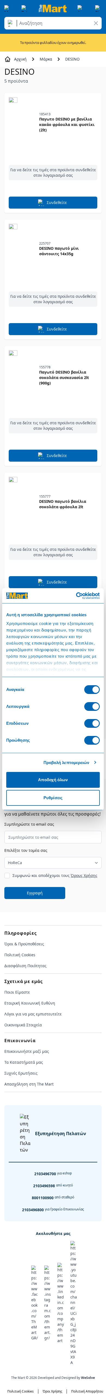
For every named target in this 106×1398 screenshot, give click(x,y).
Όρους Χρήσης (84, 875)
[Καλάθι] (98, 8)
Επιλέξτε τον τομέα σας (25, 850)
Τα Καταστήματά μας (23, 1062)
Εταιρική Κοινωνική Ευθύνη (29, 1003)
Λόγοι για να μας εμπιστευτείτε (33, 1014)
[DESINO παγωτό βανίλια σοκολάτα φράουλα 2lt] (22, 502)
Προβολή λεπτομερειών (66, 762)
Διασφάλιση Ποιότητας (25, 965)
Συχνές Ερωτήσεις (21, 1073)
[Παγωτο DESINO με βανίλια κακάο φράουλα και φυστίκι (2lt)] (22, 122)
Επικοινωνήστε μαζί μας (26, 1051)
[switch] (92, 706)
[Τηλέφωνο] (24, 8)
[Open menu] (7, 8)
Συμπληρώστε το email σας (29, 824)
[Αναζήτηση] (11, 23)
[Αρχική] (53, 8)
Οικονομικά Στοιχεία (23, 1024)
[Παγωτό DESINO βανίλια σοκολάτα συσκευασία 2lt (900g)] (22, 375)
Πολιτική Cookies (19, 954)
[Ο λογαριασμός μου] (80, 8)
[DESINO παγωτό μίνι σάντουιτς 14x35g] (22, 249)
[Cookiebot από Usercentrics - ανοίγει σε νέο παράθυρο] (76, 595)
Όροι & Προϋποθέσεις (24, 943)
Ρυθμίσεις (53, 797)
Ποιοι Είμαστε (17, 992)
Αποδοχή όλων (53, 779)
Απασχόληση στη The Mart (29, 1084)
